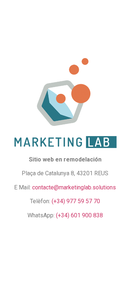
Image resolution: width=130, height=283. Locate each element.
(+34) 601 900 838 (79, 215)
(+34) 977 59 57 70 (76, 201)
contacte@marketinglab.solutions (74, 187)
